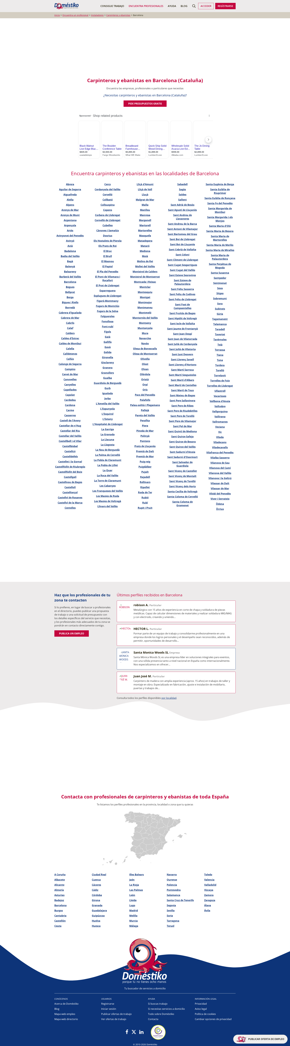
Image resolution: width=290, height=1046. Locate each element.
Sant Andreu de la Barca (182, 224)
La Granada (108, 434)
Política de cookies (205, 1014)
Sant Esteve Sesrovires (182, 275)
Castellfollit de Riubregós (70, 466)
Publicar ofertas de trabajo (116, 1014)
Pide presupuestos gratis (145, 103)
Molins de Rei (145, 261)
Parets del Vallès (145, 415)
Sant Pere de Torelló (182, 416)
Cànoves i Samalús (107, 230)
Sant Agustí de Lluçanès (182, 210)
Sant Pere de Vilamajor (182, 421)
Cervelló (107, 194)
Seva (220, 288)
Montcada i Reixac (145, 282)
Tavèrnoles (220, 339)
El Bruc (107, 251)
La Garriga (107, 429)
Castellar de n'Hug (70, 425)
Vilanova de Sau (220, 462)
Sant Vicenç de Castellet (182, 471)
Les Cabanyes (108, 485)
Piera (145, 425)
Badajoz (59, 900)
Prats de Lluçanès (145, 446)
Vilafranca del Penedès (220, 452)
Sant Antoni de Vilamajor (182, 229)
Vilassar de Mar (220, 488)
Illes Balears (136, 874)
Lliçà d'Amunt (145, 184)
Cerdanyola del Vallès (107, 189)
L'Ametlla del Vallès (107, 403)
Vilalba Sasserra (220, 457)
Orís (145, 389)
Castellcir (70, 451)
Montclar (145, 287)
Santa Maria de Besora (220, 231)
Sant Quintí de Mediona (182, 431)
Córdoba (97, 895)
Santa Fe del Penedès (220, 203)
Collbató (108, 199)
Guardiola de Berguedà (107, 383)
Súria (220, 314)
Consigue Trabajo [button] (112, 6)
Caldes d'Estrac (70, 338)
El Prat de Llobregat (107, 285)
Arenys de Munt (70, 215)
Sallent (182, 199)
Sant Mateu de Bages (182, 395)
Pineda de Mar (145, 430)
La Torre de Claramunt (107, 480)
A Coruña (60, 874)
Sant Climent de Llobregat (182, 259)
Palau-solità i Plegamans (145, 405)
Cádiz (95, 890)
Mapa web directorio (66, 1019)
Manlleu (145, 210)
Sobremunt (220, 298)
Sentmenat (220, 283)
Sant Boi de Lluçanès (182, 244)
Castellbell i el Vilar (70, 441)
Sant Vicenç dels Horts (182, 486)
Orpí (145, 384)
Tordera (220, 365)
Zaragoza (209, 900)
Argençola (70, 225)
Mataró (145, 246)
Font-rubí (107, 326)
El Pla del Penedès (107, 271)
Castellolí (70, 487)
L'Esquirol (107, 414)
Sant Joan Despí (182, 333)
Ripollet (145, 487)
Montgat (145, 297)
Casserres (70, 415)
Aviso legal (201, 1009)
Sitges (220, 293)
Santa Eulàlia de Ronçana (220, 198)
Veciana (220, 427)
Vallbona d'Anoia (220, 401)
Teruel (170, 926)
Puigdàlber (145, 466)
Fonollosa (107, 321)
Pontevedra (174, 890)
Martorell (145, 225)
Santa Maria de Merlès (219, 245)
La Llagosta (107, 444)
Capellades (70, 389)
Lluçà (145, 194)
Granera (108, 367)
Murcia (133, 920)
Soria (170, 915)
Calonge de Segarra (70, 364)
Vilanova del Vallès (220, 473)
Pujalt (145, 472)
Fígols (107, 331)
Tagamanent (220, 319)
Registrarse (107, 1003)
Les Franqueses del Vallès (107, 491)
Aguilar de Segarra (70, 189)
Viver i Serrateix (220, 498)
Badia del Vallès (70, 256)
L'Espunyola (107, 408)
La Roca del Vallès (107, 475)
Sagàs (182, 189)
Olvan (145, 369)
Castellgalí (70, 477)
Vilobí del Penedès (220, 493)
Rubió (145, 497)
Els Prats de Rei (107, 246)
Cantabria (60, 915)
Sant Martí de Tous (182, 390)
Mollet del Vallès (145, 266)
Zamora (209, 895)
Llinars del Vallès (107, 506)
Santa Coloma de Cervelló (182, 496)
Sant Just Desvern (182, 354)
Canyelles (70, 384)
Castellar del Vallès (70, 436)
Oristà (145, 379)
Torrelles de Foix (220, 380)
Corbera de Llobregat (107, 215)
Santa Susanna (220, 272)
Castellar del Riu (70, 430)
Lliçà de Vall (145, 189)
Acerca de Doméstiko (66, 1003)
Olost (145, 364)
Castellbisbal (70, 446)
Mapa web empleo (64, 1014)
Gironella (107, 357)
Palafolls (145, 400)
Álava (207, 905)
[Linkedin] (141, 1032)
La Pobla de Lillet (107, 465)
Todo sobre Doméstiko (161, 1014)
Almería (59, 890)
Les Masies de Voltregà (107, 501)
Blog (184, 6)
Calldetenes (70, 353)
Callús (70, 359)
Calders (70, 333)
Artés (70, 230)
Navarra (172, 874)
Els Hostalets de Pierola (108, 240)
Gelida (107, 352)
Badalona (70, 251)
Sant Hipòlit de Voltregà (182, 318)
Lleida (133, 900)
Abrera (70, 184)
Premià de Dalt (145, 451)
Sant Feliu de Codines (182, 294)
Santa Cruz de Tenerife (180, 900)
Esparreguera (108, 290)
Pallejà (145, 410)
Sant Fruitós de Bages (182, 313)
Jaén (132, 879)
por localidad (168, 698)
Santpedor (220, 278)
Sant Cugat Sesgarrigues (182, 265)
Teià (220, 344)
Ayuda (172, 6)
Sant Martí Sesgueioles (182, 375)
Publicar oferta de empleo (266, 1039)
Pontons (145, 441)
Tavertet (220, 334)
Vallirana (220, 416)
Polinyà (145, 436)
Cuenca (96, 879)
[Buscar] (194, 6)
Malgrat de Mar (145, 199)
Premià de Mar (145, 456)
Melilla (133, 915)
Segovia (171, 905)
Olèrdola (145, 374)
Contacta (153, 1019)
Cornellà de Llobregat (107, 220)
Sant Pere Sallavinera (182, 400)
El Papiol (107, 266)
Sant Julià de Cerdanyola (182, 344)
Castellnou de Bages (70, 482)
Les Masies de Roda (107, 496)
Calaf (70, 328)
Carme (70, 410)
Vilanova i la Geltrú (220, 478)
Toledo (208, 874)
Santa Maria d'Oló (220, 226)
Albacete (59, 879)
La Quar (107, 470)
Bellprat (70, 292)
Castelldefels (70, 456)
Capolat (70, 394)
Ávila (207, 910)
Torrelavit (220, 375)
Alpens (70, 204)
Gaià (107, 336)
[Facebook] (127, 1032)
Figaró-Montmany (107, 301)
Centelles (70, 507)
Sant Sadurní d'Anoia (182, 452)
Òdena (220, 504)
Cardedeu (70, 400)
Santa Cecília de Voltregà (182, 491)
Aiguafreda (70, 194)
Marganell (145, 220)
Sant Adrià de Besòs (182, 204)
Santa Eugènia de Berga (220, 184)
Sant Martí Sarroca (182, 369)
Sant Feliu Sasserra (182, 289)
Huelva (96, 920)
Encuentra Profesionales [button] (146, 6)
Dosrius (107, 235)
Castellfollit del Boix (70, 472)
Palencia (172, 884)
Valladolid (210, 884)
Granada (97, 905)
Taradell (220, 329)
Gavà (108, 347)
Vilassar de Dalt (220, 483)
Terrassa (220, 349)
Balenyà (70, 266)
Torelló (220, 370)
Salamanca (173, 895)
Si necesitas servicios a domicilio (166, 1009)
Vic (220, 432)
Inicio (57, 15)
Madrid (133, 910)
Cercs (107, 184)
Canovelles (70, 379)
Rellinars (145, 482)
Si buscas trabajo (158, 1003)
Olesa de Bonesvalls (145, 348)
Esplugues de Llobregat (107, 295)
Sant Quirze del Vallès (182, 446)
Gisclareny (107, 362)
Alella (70, 199)
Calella (70, 348)
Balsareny (70, 271)
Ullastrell (220, 391)
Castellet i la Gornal (70, 461)
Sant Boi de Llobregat (182, 239)
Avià (70, 246)
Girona (96, 900)
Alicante (59, 884)
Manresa (145, 215)
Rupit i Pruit (145, 507)
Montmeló (145, 312)
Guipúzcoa (98, 915)
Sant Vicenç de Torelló (182, 481)
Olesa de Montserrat (145, 353)
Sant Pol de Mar (182, 426)
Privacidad (201, 1003)
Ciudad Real (99, 874)
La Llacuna (107, 439)
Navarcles (145, 338)
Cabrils (70, 323)
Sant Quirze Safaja (182, 436)
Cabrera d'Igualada (70, 312)
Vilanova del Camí (220, 468)
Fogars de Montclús (107, 306)
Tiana (220, 355)
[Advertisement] (143, 50)
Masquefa (145, 235)
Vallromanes (220, 421)
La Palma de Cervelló (107, 455)
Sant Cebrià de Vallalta (182, 249)
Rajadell (145, 477)
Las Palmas (136, 890)
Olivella (145, 359)
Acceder (206, 6)
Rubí (145, 502)
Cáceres (96, 884)
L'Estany (108, 419)
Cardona (70, 405)
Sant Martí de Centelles (183, 385)
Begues (70, 287)
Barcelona (70, 282)
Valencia (209, 879)
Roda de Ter (145, 492)
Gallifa (108, 342)
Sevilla (171, 910)
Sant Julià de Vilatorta (182, 349)
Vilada (220, 437)
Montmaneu (145, 307)
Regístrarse (225, 6)
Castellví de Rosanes (70, 497)
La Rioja (134, 884)
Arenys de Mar (70, 210)
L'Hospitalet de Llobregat (108, 424)
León (132, 895)
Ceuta (57, 926)
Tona (220, 360)
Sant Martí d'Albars (182, 380)
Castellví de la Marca (70, 502)
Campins (70, 369)
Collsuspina (108, 204)
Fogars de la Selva (107, 311)
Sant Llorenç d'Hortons (182, 364)
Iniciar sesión (108, 1009)
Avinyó (70, 240)
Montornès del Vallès (145, 317)
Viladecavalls (220, 447)
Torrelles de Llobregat (220, 385)
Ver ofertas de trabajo (113, 1019)
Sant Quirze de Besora (182, 441)
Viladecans (219, 442)
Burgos (58, 910)
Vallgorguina (220, 411)
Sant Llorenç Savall (182, 359)
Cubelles (108, 225)
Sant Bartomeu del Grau (182, 234)
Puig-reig (145, 461)
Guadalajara (99, 910)
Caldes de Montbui (70, 343)
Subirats (220, 308)
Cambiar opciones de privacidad (213, 1019)
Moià (145, 256)
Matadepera (145, 240)
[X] (133, 1032)
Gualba (107, 378)
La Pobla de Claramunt (107, 460)
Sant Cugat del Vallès (182, 270)
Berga (70, 297)
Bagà (70, 261)
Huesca (96, 926)
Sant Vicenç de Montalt (182, 476)
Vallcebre (220, 406)
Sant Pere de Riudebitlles (182, 411)
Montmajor (145, 302)
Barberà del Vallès (70, 276)
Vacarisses (220, 396)
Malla (145, 204)
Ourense (172, 879)
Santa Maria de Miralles (220, 250)
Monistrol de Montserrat (145, 276)
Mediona (145, 251)
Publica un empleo (71, 633)
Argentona (70, 220)
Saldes (182, 194)
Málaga (133, 926)
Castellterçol (70, 492)
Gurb (108, 388)
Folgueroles (107, 316)
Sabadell (182, 184)
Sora (220, 303)
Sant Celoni (182, 254)
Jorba (107, 398)
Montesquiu (145, 292)
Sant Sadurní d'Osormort (182, 457)
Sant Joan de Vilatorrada (182, 339)
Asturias (59, 895)
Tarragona (173, 920)
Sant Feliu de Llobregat (182, 299)
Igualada (107, 393)
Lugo (132, 905)
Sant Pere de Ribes (182, 405)
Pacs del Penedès (145, 394)
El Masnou (107, 261)
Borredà (70, 307)
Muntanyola (145, 328)
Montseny (145, 323)
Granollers (107, 372)
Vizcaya (208, 890)
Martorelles (145, 230)
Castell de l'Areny (70, 420)
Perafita (145, 420)
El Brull (107, 256)
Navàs (145, 343)
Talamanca (220, 324)
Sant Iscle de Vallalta (182, 323)
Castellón (60, 920)
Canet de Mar (70, 374)
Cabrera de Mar (70, 317)
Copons (107, 210)
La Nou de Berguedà (107, 449)
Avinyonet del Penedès (70, 235)
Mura (145, 333)
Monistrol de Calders (145, 271)
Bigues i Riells (70, 302)
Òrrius (220, 509)
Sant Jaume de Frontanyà (182, 328)
